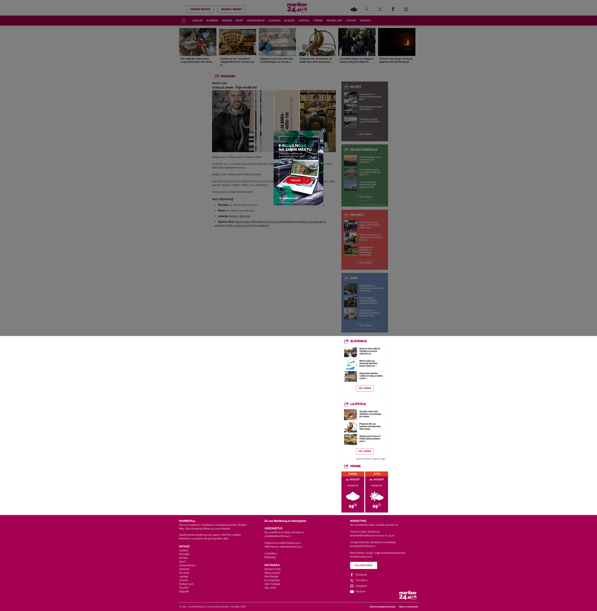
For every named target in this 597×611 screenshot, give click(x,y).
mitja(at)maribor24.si (290, 546)
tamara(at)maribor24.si (363, 535)
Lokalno (183, 550)
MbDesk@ (270, 557)
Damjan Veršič (272, 569)
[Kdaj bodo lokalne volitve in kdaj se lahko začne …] (350, 376)
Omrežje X (362, 580)
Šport (182, 561)
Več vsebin (365, 388)
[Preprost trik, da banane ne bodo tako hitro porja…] (350, 427)
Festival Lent (186, 584)
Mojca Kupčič (272, 572)
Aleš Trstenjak (272, 584)
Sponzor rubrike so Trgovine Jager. (370, 459)
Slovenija (184, 554)
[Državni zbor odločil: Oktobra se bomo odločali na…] (350, 351)
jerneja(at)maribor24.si (362, 546)
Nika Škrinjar (271, 576)
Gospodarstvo (187, 565)
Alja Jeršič (270, 587)
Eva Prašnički (272, 580)
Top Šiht (183, 587)
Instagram (361, 585)
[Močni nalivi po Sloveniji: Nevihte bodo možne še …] (350, 364)
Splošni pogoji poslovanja (382, 606)
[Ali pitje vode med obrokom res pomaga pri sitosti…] (350, 414)
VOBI (242, 606)
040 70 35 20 (386, 535)
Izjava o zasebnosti (408, 606)
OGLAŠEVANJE (364, 565)
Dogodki (184, 591)
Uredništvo (270, 553)
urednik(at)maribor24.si (277, 536)
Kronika (183, 557)
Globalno (184, 569)
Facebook (361, 574)
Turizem (183, 580)
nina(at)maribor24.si (361, 556)
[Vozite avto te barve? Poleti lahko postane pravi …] (350, 439)
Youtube (360, 591)
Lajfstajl (183, 576)
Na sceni (184, 572)
